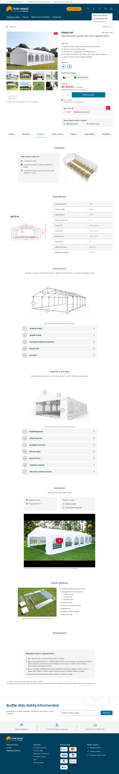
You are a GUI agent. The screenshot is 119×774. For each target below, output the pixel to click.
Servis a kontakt (74, 9)
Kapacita (11, 134)
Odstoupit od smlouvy (14, 751)
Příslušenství (106, 134)
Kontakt (9, 748)
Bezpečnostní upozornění (73, 507)
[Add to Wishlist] (109, 94)
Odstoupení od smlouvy (41, 754)
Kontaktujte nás (101, 18)
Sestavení (74, 134)
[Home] (8, 26)
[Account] (94, 9)
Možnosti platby (38, 762)
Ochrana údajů (38, 751)
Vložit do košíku (88, 95)
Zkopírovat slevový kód (81, 112)
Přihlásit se (106, 713)
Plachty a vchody (57, 134)
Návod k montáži (70, 504)
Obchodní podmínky (40, 748)
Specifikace (25, 134)
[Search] (88, 9)
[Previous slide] (6, 51)
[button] (105, 9)
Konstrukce (40, 134)
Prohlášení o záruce (39, 757)
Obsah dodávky (90, 134)
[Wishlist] (100, 9)
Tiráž (35, 760)
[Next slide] (58, 51)
